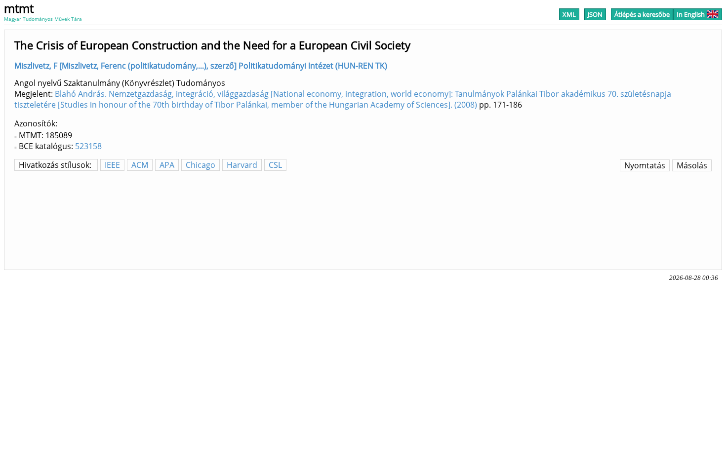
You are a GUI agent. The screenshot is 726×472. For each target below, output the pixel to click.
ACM (139, 164)
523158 (88, 146)
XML (569, 14)
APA (167, 164)
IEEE (112, 164)
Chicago (200, 164)
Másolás (692, 165)
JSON (595, 14)
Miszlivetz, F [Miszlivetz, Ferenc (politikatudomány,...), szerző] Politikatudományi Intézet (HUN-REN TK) (200, 65)
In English (691, 14)
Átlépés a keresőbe (642, 14)
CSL (275, 164)
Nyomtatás (644, 165)
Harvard (242, 164)
